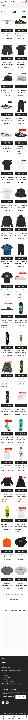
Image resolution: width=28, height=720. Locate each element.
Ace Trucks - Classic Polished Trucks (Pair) (7, 35)
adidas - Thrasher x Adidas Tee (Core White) (7, 206)
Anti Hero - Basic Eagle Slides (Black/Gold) (7, 321)
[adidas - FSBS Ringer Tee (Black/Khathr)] (21, 49)
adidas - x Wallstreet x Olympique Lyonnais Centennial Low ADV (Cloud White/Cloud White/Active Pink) (20, 291)
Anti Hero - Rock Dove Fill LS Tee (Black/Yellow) (7, 495)
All (6, 5)
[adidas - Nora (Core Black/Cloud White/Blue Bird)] (7, 106)
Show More (14, 599)
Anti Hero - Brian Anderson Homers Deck (21, 321)
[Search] (6, 2)
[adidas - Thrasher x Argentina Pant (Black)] (21, 249)
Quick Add (7, 30)
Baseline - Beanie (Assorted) (7, 556)
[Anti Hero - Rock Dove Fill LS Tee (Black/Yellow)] (7, 481)
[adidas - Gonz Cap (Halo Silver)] (21, 78)
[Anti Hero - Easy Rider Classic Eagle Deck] (21, 366)
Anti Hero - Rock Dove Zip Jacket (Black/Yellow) (20, 495)
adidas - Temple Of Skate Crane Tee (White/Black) (21, 178)
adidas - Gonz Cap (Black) (7, 91)
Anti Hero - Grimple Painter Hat (20, 410)
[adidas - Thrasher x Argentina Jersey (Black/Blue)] (7, 249)
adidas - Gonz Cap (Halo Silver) (21, 91)
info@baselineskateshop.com (13, 683)
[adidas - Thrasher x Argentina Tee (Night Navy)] (7, 277)
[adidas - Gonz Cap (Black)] (7, 78)
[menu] (2, 2)
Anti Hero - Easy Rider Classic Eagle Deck (20, 380)
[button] (13, 12)
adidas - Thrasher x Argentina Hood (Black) (21, 235)
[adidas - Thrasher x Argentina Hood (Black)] (21, 221)
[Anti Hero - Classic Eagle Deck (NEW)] (21, 338)
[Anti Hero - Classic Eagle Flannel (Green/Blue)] (7, 366)
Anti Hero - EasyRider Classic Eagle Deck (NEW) (7, 410)
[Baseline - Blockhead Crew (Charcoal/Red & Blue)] (7, 570)
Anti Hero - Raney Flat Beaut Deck (21, 467)
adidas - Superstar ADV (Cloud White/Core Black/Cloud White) (7, 148)
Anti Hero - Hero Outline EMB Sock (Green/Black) (7, 439)
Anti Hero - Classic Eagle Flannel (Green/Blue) (7, 380)
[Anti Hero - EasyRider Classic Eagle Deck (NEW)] (7, 397)
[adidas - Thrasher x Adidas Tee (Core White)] (7, 193)
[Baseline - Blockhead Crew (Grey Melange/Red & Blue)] (21, 570)
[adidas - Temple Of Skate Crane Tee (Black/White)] (7, 164)
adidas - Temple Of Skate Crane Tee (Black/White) (7, 178)
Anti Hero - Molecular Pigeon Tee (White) (7, 467)
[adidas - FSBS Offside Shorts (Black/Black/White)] (7, 49)
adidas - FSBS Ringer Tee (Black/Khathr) (21, 63)
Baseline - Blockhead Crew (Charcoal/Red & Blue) (7, 584)
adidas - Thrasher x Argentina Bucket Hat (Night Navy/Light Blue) (21, 206)
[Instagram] (7, 702)
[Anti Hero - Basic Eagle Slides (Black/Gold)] (7, 308)
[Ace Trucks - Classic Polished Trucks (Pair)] (7, 21)
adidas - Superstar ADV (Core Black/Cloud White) (21, 148)
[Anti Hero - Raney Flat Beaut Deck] (21, 453)
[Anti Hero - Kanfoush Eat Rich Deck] (21, 425)
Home (2, 5)
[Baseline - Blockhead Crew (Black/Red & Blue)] (21, 542)
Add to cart (7, 86)
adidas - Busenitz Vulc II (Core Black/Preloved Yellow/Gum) (21, 35)
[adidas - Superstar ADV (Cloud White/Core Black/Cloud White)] (7, 134)
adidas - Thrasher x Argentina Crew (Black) (7, 235)
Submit (21, 696)
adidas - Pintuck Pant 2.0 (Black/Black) (21, 120)
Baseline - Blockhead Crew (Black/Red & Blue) (21, 556)
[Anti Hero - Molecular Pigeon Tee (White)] (7, 453)
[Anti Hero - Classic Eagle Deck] (7, 338)
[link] (14, 651)
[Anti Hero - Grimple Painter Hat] (21, 397)
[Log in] (22, 2)
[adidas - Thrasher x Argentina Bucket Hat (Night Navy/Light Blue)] (21, 193)
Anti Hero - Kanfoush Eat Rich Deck (21, 439)
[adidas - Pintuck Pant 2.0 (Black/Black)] (21, 106)
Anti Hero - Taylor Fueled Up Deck (7, 525)
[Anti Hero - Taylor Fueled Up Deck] (7, 512)
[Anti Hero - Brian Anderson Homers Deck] (21, 308)
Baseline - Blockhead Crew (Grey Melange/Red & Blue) (21, 584)
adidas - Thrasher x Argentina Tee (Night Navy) (7, 291)
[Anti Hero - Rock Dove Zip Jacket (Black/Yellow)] (21, 481)
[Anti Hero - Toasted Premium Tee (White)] (21, 512)
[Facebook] (3, 702)
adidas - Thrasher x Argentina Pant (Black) (21, 263)
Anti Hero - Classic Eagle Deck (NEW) (21, 352)
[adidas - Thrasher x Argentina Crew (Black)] (7, 221)
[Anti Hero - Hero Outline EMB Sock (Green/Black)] (7, 425)
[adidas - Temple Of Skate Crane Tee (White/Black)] (21, 164)
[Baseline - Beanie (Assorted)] (7, 542)
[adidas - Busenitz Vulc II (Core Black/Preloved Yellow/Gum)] (21, 21)
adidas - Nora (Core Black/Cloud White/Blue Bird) (7, 120)
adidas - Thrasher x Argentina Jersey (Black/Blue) (7, 263)
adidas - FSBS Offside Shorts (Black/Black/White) (7, 63)
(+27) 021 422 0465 (9, 681)
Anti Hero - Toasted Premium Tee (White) (21, 526)
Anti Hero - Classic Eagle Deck (7, 351)
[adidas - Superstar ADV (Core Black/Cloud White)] (21, 134)
